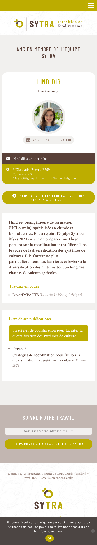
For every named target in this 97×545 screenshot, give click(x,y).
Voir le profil (44, 140)
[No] (91, 531)
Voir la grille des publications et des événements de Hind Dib (52, 198)
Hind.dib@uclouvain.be (30, 158)
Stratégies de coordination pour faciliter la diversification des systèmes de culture (47, 333)
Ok (50, 538)
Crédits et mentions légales (57, 478)
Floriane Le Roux (52, 474)
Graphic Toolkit (74, 474)
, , (44, 178)
